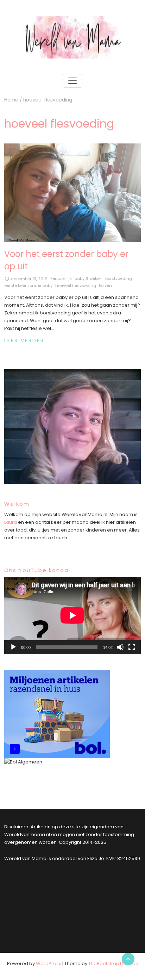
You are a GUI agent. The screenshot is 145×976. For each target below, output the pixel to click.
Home (11, 100)
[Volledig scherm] (131, 647)
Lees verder (24, 340)
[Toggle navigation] (72, 81)
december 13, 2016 (29, 279)
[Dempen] (120, 647)
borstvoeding (118, 278)
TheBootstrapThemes (113, 963)
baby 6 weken (88, 278)
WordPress (48, 963)
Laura (10, 522)
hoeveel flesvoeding (75, 285)
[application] (72, 615)
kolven (105, 285)
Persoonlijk (61, 278)
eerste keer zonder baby (28, 285)
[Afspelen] (13, 647)
